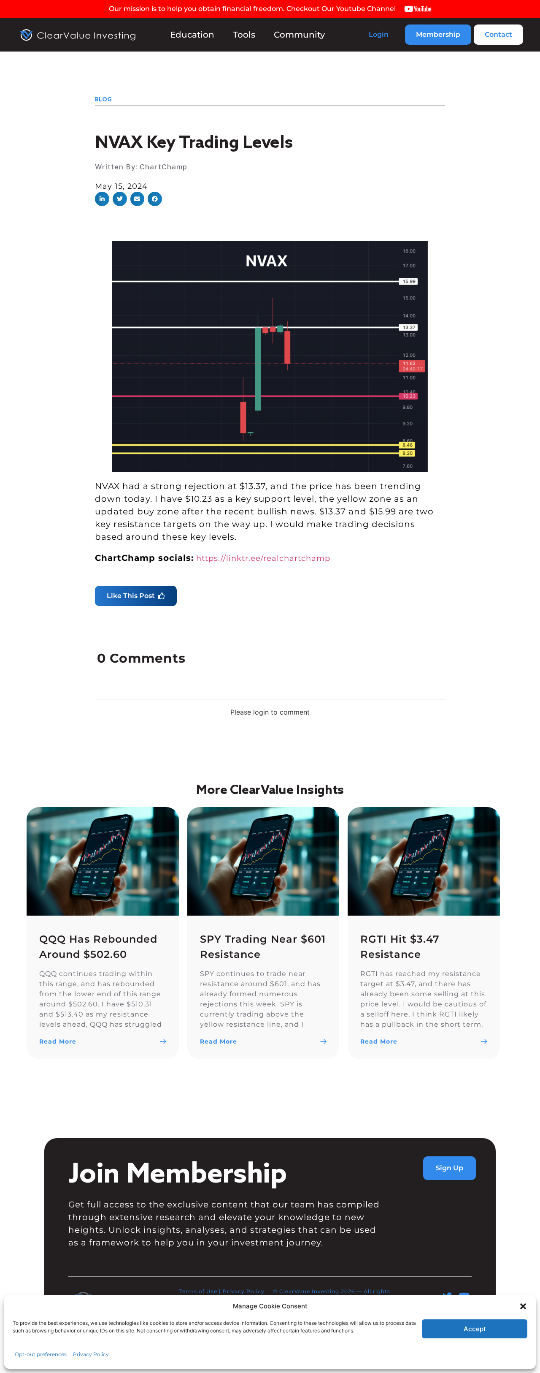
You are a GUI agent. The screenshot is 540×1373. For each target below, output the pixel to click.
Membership (438, 34)
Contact (498, 34)
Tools (244, 35)
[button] (523, 1306)
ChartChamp (163, 166)
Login (379, 34)
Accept (475, 1329)
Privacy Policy (91, 1354)
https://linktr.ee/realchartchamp (263, 558)
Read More (57, 1041)
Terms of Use (198, 1291)
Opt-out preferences (41, 1354)
